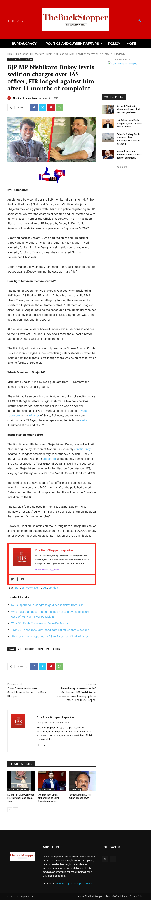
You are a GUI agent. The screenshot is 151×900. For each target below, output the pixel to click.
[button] (139, 20)
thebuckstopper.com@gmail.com (74, 883)
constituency (82, 449)
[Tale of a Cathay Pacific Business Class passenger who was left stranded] (108, 137)
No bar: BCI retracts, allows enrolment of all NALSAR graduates (128, 109)
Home (10, 53)
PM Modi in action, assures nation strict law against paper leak (129, 154)
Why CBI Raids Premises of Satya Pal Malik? (39, 623)
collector (27, 587)
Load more (121, 166)
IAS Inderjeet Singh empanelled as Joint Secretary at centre (48, 798)
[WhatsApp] (59, 107)
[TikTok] (17, 20)
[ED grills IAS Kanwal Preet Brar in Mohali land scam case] (21, 781)
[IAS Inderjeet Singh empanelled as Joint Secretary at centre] (52, 781)
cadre (84, 420)
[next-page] (15, 809)
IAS (45, 587)
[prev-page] (9, 809)
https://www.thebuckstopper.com (53, 722)
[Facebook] (8, 20)
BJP (17, 587)
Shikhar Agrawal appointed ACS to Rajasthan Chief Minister (49, 636)
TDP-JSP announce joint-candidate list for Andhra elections (50, 630)
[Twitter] (22, 20)
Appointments (46, 789)
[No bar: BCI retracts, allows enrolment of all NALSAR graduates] (108, 109)
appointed (49, 458)
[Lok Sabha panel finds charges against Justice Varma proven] (108, 123)
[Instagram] (13, 20)
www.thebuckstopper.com (47, 569)
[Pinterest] (51, 107)
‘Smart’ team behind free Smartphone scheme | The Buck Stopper (26, 692)
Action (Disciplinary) (18, 789)
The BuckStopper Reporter (27, 98)
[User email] (22, 579)
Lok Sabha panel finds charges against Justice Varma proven (129, 123)
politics (53, 587)
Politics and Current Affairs (30, 53)
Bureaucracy (75, 789)
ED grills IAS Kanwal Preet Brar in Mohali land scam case (20, 798)
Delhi (37, 587)
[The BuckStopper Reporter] (9, 98)
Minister (34, 415)
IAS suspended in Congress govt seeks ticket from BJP (47, 605)
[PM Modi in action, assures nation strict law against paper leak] (108, 154)
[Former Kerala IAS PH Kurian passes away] (82, 781)
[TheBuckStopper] (75, 19)
